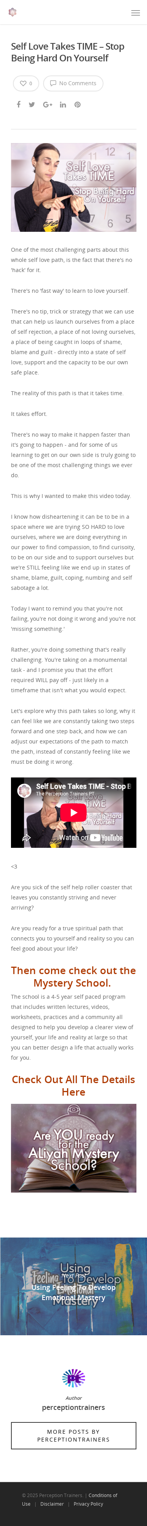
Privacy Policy (88, 1504)
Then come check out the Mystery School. (73, 976)
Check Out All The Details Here (73, 1085)
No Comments (77, 83)
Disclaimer (52, 1504)
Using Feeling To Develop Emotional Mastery (73, 1286)
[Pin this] (78, 103)
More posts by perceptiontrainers (73, 1435)
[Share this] (19, 103)
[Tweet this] (32, 103)
